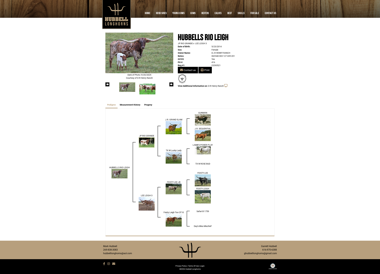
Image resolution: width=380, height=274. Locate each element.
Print (207, 70)
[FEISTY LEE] (203, 180)
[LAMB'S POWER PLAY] (203, 150)
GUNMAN (202, 112)
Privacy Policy (181, 266)
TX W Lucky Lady (174, 150)
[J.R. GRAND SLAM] (174, 127)
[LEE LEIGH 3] (147, 203)
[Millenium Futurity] (183, 78)
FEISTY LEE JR (173, 182)
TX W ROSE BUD (202, 163)
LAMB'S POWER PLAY (203, 144)
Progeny (148, 104)
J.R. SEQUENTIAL (203, 128)
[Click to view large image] (139, 52)
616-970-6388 (269, 249)
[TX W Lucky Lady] (174, 157)
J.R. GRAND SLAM (173, 119)
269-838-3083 (110, 249)
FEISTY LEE (202, 172)
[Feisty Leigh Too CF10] (174, 219)
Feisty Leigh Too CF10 (174, 212)
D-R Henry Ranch (216, 85)
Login (202, 266)
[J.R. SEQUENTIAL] (203, 135)
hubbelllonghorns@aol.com (117, 253)
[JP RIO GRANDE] (147, 142)
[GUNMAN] (203, 120)
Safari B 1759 (203, 211)
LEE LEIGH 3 (201, 43)
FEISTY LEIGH (202, 188)
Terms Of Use (193, 266)
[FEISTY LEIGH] (203, 196)
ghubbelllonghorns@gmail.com (260, 253)
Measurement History (130, 104)
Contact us (189, 70)
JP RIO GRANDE (185, 43)
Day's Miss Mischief (203, 226)
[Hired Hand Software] (273, 267)
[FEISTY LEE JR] (174, 188)
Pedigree (111, 104)
